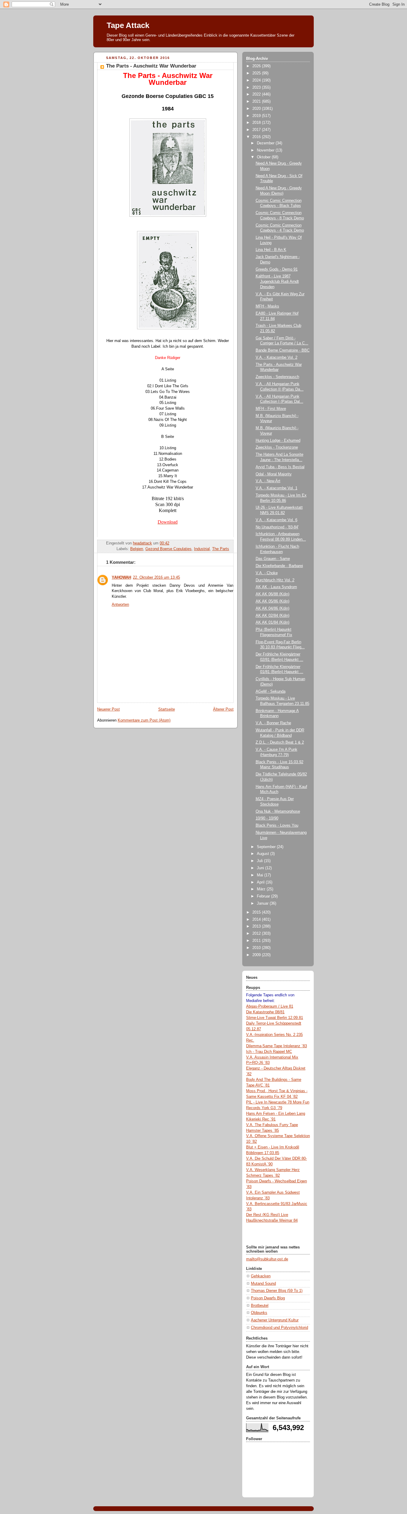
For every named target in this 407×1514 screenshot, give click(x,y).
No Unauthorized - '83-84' (277, 527)
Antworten (120, 605)
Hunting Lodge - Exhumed (278, 440)
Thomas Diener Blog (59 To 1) (276, 1291)
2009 (257, 955)
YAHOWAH (121, 577)
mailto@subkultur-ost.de (267, 1259)
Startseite (166, 709)
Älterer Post (223, 709)
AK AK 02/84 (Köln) (272, 616)
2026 (257, 66)
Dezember (266, 143)
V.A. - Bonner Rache (273, 723)
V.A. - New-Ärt (268, 481)
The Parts (220, 549)
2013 (257, 926)
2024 (257, 80)
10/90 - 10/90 (267, 818)
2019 (257, 116)
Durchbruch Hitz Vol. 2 (275, 580)
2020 (257, 109)
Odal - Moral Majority (274, 474)
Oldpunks (259, 1313)
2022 (257, 94)
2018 (257, 123)
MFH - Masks (267, 306)
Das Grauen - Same (273, 559)
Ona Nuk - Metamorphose (278, 811)
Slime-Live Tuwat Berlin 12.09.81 (274, 1018)
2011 (257, 941)
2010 (257, 948)
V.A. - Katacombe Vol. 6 (276, 520)
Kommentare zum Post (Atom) (144, 720)
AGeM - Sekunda (270, 691)
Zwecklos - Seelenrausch (277, 377)
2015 (257, 912)
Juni (261, 868)
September (267, 847)
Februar (264, 896)
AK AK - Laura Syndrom (276, 587)
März (262, 889)
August (263, 854)
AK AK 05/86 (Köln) (272, 601)
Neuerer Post (108, 709)
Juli (260, 861)
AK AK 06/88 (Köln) (272, 594)
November (266, 150)
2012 (257, 933)
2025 (257, 73)
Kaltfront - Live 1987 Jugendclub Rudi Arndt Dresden (277, 281)
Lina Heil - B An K (271, 250)
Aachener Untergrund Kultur (275, 1320)
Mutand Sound (263, 1284)
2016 (257, 137)
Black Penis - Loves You (277, 825)
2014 (257, 919)
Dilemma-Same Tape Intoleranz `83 (276, 1046)
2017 (257, 130)
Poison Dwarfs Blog (268, 1298)
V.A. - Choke (267, 573)
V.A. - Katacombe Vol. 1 (276, 488)
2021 (257, 101)
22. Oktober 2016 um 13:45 (156, 577)
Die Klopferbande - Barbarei (279, 566)
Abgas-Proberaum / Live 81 (269, 1006)
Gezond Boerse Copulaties (168, 549)
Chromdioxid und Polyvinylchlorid (279, 1328)
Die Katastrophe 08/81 (265, 1012)
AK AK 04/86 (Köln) (272, 608)
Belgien (136, 549)
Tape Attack (128, 25)
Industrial (202, 549)
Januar (263, 903)
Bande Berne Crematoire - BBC (283, 350)
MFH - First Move (271, 409)
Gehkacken (261, 1276)
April (261, 882)
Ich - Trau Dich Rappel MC (269, 1052)
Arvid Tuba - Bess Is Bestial (280, 467)
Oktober (264, 157)
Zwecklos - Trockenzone (277, 447)
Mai (260, 875)
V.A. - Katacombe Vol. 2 (276, 357)
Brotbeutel (259, 1306)
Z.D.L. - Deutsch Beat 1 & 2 (280, 742)
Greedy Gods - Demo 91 (277, 269)
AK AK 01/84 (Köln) (272, 622)
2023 (257, 87)
